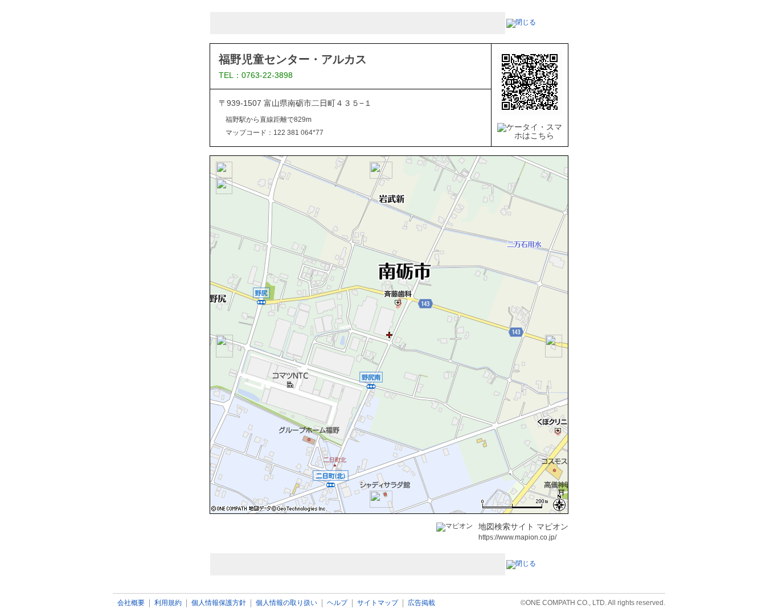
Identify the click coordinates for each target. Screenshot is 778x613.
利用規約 (168, 603)
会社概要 (131, 603)
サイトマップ (377, 603)
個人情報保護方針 (218, 603)
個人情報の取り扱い (286, 603)
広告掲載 (421, 603)
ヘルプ (337, 603)
